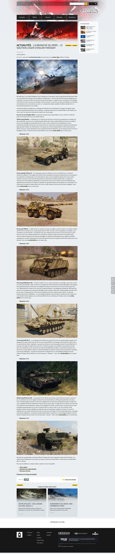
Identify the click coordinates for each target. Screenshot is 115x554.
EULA (59, 546)
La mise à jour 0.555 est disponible (91, 32)
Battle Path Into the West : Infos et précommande (90, 27)
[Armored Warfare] (89, 11)
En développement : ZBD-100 (90, 49)
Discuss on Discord (70, 479)
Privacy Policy (70, 546)
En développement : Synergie (90, 36)
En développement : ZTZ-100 (90, 41)
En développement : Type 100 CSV (90, 45)
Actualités (24, 45)
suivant (75, 45)
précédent (68, 45)
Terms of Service (64, 546)
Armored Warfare (19, 535)
